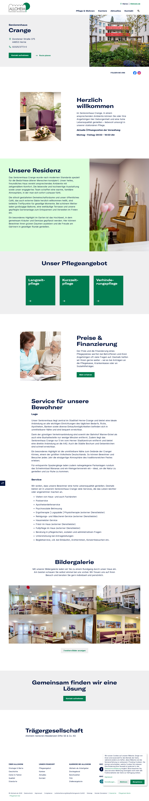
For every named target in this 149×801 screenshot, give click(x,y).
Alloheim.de (135, 4)
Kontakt (128, 11)
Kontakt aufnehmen (20, 55)
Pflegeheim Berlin (125, 793)
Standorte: (112, 793)
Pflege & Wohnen (85, 11)
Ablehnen (123, 782)
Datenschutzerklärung (113, 768)
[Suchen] (138, 11)
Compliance (48, 793)
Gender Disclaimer (101, 793)
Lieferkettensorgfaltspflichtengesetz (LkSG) (70, 793)
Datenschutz (28, 793)
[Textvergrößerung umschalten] (2, 483)
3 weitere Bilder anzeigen (74, 650)
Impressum (38, 793)
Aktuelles (115, 11)
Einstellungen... (110, 782)
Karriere (102, 11)
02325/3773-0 (19, 47)
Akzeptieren (137, 782)
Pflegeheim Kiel (15, 796)
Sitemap (89, 793)
